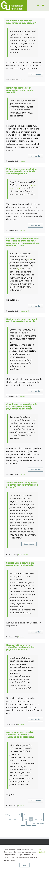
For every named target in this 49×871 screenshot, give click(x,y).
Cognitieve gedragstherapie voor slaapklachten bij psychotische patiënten (21, 406)
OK (24, 865)
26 (15, 819)
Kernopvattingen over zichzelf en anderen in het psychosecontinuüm (20, 647)
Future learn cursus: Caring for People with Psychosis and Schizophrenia (21, 171)
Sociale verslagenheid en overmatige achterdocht (20, 564)
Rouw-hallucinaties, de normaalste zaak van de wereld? (19, 90)
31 (41, 819)
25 (10, 819)
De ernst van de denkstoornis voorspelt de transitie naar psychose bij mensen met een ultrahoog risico (22, 242)
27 (20, 819)
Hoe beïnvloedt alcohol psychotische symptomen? (21, 21)
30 (36, 819)
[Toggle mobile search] (38, 5)
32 (23, 823)
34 (34, 823)
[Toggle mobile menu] (43, 5)
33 (28, 823)
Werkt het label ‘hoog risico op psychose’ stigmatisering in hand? (22, 484)
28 (26, 819)
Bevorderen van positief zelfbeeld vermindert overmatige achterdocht (20, 734)
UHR (29, 260)
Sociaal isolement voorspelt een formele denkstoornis (21, 320)
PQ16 (18, 269)
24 (41, 815)
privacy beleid (42, 850)
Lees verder (35, 75)
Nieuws (22, 80)
